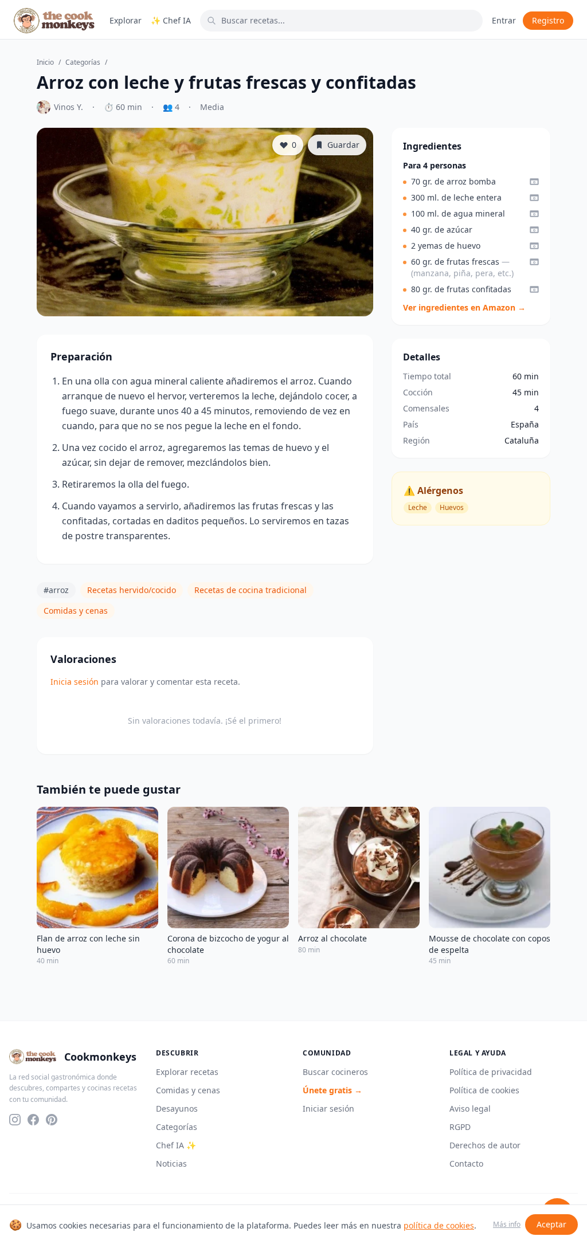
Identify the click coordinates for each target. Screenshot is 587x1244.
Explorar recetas (187, 1071)
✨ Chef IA (171, 20)
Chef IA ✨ (176, 1145)
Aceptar (551, 1224)
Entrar (504, 20)
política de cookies (439, 1225)
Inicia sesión (74, 681)
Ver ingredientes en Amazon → (464, 307)
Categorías (82, 62)
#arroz (56, 589)
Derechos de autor (485, 1145)
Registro (548, 20)
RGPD (460, 1126)
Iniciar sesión (328, 1108)
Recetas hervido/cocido (131, 589)
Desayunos (177, 1108)
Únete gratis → (332, 1090)
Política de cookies (484, 1090)
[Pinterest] (51, 1119)
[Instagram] (15, 1119)
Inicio (45, 62)
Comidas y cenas (76, 610)
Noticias (171, 1163)
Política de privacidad (490, 1071)
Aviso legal (470, 1108)
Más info (507, 1224)
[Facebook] (33, 1119)
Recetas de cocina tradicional (250, 589)
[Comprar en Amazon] (534, 181)
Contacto (466, 1163)
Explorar (125, 20)
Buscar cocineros (335, 1071)
